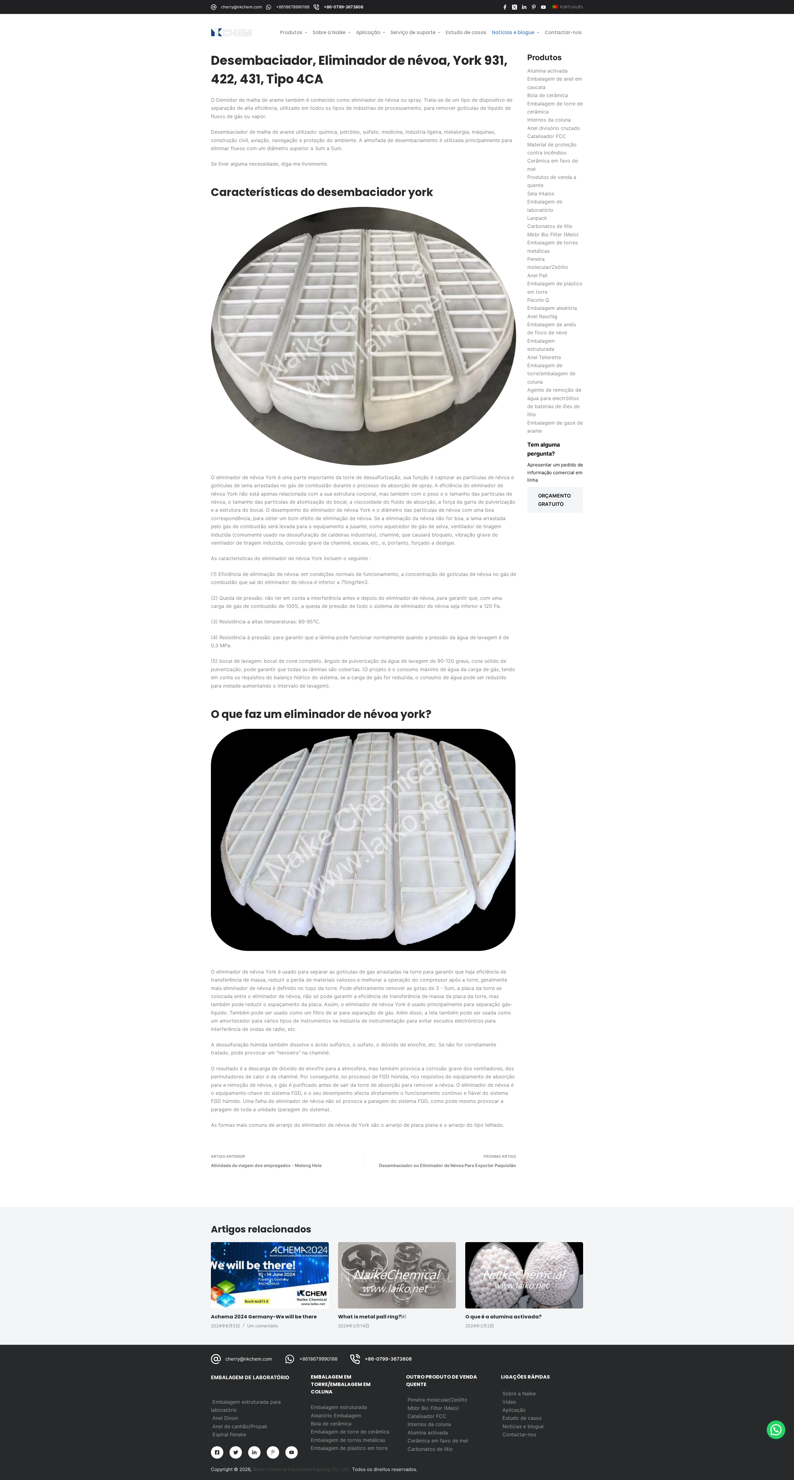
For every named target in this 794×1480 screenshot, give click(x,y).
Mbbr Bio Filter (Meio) (433, 1408)
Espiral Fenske (229, 1434)
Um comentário (262, 1325)
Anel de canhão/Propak (239, 1426)
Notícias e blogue (523, 1426)
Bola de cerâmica (331, 1423)
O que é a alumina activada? (503, 1316)
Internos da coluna (429, 1424)
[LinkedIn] (524, 7)
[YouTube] (543, 7)
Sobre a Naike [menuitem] (329, 32)
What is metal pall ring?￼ (372, 1316)
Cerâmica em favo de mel (438, 1441)
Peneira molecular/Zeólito (437, 1400)
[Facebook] (504, 7)
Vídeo (509, 1402)
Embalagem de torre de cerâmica (350, 1432)
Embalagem (347, 1415)
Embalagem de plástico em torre (349, 1448)
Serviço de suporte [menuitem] (412, 32)
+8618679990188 (293, 6)
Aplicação (514, 1410)
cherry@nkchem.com (241, 6)
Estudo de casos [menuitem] (466, 32)
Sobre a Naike (519, 1393)
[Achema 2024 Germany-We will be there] (270, 1275)
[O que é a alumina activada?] (524, 1275)
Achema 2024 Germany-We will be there (264, 1316)
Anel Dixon (225, 1418)
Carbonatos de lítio (430, 1449)
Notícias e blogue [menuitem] (513, 32)
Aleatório (322, 1415)
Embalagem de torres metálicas (348, 1440)
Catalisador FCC (427, 1416)
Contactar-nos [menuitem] (563, 32)
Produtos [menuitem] (291, 32)
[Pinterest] (533, 7)
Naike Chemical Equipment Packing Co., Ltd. (301, 1469)
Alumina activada (428, 1432)
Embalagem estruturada (339, 1407)
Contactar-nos (519, 1434)
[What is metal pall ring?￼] (397, 1275)
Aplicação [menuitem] (368, 32)
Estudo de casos (522, 1418)
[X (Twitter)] (514, 7)
